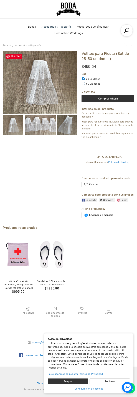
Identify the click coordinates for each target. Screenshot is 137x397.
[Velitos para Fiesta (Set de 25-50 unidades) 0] (13, 125)
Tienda (7, 45)
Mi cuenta (28, 312)
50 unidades (93, 83)
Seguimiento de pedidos (55, 314)
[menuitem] (126, 45)
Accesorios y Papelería (56, 26)
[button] (92, 184)
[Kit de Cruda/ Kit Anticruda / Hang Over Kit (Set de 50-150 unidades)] (18, 255)
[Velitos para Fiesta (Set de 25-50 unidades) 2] (67, 125)
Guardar (16, 56)
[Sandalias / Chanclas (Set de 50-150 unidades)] (51, 255)
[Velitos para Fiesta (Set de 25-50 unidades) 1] (40, 125)
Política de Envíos (118, 162)
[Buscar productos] (126, 30)
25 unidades (93, 78)
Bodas (32, 26)
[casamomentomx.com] (68, 9)
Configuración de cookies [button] (89, 388)
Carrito (109, 312)
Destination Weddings (68, 33)
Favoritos (82, 312)
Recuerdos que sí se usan (93, 26)
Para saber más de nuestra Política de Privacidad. (75, 373)
